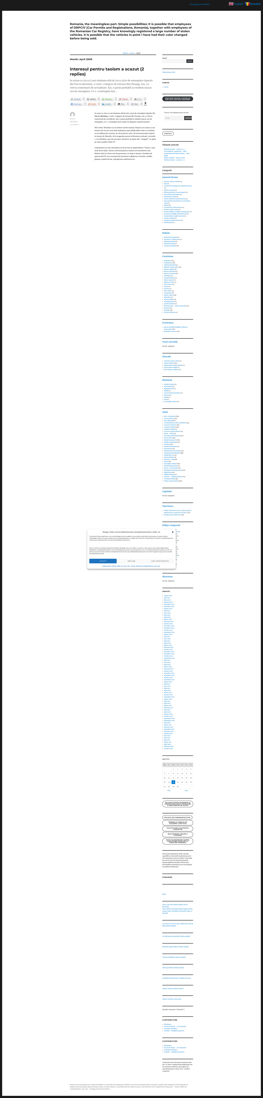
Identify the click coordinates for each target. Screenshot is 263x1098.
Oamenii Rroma (170, 177)
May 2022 (167, 688)
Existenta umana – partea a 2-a (174, 160)
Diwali (166, 397)
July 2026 (167, 598)
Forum (166, 87)
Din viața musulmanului (172, 436)
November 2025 (169, 606)
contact (168, 133)
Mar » (187, 790)
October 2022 (168, 677)
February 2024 (168, 647)
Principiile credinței (170, 464)
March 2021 (168, 705)
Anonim (72, 119)
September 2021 (169, 697)
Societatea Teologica (170, 1028)
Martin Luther (168, 295)
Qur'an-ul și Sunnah (170, 468)
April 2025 (167, 617)
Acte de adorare (169, 418)
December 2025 (169, 604)
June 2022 (167, 686)
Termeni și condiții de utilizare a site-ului (177, 822)
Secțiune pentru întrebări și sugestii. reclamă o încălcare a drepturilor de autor (178, 804)
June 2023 (167, 662)
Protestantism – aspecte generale (175, 306)
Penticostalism (169, 299)
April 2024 (167, 643)
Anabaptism (168, 263)
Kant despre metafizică (171, 369)
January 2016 (168, 733)
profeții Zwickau (169, 304)
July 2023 (167, 660)
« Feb (168, 790)
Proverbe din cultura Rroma (173, 207)
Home (125, 53)
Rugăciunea (168, 472)
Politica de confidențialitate (177, 817)
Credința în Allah (169, 429)
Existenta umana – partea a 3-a (174, 149)
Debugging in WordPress (200, 4)
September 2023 (169, 658)
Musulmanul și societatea (172, 451)
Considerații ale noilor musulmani (175, 423)
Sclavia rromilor (169, 218)
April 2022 (167, 690)
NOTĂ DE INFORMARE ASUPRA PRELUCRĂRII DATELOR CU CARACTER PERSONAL (178, 841)
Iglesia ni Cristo (169, 282)
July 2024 (167, 637)
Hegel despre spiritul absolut (173, 365)
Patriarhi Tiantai (169, 244)
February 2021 (168, 708)
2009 (132, 53)
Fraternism (167, 323)
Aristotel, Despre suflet (171, 361)
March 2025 (168, 619)
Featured (167, 444)
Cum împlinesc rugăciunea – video (175, 151)
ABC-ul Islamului (169, 416)
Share (164, 894)
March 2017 (168, 725)
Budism (166, 233)
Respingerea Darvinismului (173, 470)
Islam (165, 412)
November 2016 (169, 729)
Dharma (166, 395)
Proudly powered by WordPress (100, 1089)
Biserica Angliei (169, 269)
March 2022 (168, 693)
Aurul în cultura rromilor (172, 181)
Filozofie (166, 356)
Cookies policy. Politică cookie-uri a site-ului (116, 566)
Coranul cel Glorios (170, 425)
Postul (166, 461)
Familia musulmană (170, 442)
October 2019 (168, 716)
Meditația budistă (169, 241)
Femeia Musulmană (170, 446)
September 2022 (169, 680)
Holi (165, 399)
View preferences (160, 561)
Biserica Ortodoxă (170, 273)
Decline (131, 561)
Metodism (167, 297)
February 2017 (168, 727)
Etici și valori (168, 438)
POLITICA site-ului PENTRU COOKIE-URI (178, 828)
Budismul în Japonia (170, 237)
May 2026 (167, 600)
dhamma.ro (168, 1024)
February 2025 (168, 621)
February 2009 (169, 746)
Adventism (167, 261)
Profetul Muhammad (171, 466)
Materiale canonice (170, 331)
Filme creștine (168, 280)
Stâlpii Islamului (169, 474)
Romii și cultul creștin (171, 209)
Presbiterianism (169, 301)
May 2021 (167, 701)
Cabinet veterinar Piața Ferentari (172, 988)
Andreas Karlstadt (170, 265)
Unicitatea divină (169, 479)
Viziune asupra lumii (170, 481)
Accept (103, 561)
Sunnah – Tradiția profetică (173, 477)
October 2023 (168, 656)
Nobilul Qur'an (169, 455)
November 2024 (169, 628)
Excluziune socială (170, 197)
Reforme (167, 308)
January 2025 (168, 624)
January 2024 (168, 649)
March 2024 (168, 645)
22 (173, 782)
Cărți (165, 184)
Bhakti (166, 391)
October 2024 (168, 630)
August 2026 (168, 596)
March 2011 (167, 742)
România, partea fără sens (172, 515)
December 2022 (169, 673)
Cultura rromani (169, 190)
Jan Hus (166, 289)
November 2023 (169, 654)
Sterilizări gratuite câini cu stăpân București (176, 978)
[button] (173, 532)
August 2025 (168, 609)
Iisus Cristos (168, 284)
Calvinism (167, 276)
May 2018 (167, 723)
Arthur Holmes (169, 363)
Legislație (167, 491)
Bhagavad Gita (168, 389)
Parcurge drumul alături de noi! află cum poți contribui (177, 98)
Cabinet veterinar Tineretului (171, 999)
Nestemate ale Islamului (172, 453)
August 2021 (168, 699)
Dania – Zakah (169, 433)
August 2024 (168, 634)
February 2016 (168, 731)
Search (164, 58)
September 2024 (169, 632)
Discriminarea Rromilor (172, 194)
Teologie (167, 310)
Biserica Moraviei (169, 271)
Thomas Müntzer (169, 312)
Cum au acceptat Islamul (172, 431)
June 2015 (167, 736)
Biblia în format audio (171, 267)
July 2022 (167, 684)
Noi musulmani (169, 457)
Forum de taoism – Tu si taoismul (175, 1026)
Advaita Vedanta (169, 384)
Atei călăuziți (168, 421)
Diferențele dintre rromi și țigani (174, 192)
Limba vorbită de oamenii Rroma (174, 199)
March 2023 (168, 667)
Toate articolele (170, 342)
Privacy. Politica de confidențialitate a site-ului (145, 566)
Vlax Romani (168, 222)
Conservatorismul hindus (172, 393)
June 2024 (167, 639)
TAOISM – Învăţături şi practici (174, 1031)
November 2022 (169, 675)
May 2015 (167, 738)
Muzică (166, 205)
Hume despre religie (170, 367)
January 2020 (168, 714)
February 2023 (168, 669)
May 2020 (167, 710)
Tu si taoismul (74, 124)
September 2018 (169, 721)
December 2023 (169, 652)
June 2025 (167, 613)
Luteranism (168, 293)
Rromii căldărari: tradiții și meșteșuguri (177, 212)
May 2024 (167, 641)
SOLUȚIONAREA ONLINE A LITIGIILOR (178, 834)
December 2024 (169, 626)
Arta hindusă (168, 386)
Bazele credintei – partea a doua (174, 158)
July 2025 (167, 611)
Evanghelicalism (169, 278)
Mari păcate (168, 449)
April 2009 (167, 744)
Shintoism (167, 576)
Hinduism (167, 380)
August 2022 (168, 682)
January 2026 (168, 602)
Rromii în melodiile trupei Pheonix (175, 214)
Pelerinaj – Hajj (169, 459)
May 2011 (167, 740)
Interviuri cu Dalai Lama (172, 239)
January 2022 (168, 695)
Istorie (166, 286)
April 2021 (167, 703)
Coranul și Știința (169, 427)
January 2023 (168, 671)
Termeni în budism (170, 246)
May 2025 (167, 615)
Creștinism (167, 256)
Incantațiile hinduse (170, 401)
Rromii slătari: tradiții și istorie (174, 216)
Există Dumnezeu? (170, 440)
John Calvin (167, 291)
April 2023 (167, 665)
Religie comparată (171, 525)
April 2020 (167, 712)
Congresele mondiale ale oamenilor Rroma (178, 186)
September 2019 (169, 718)
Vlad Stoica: (168, 506)
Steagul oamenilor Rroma (172, 220)
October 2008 (168, 749)
